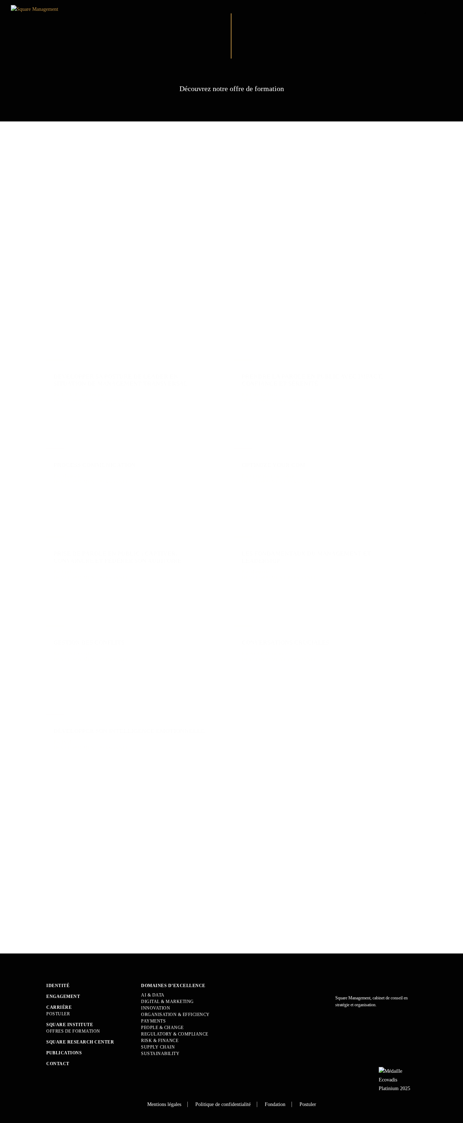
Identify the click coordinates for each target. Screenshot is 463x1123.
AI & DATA (153, 995)
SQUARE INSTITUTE (69, 1024)
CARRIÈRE (59, 1007)
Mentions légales (164, 1104)
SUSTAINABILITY (160, 1053)
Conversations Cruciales (285, 642)
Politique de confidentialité (223, 1104)
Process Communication (95, 465)
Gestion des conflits (89, 642)
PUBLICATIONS (64, 1052)
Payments (153, 1021)
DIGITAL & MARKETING (167, 1001)
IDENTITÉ (57, 985)
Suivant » (73, 922)
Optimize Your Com (273, 465)
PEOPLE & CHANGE (162, 1027)
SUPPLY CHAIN (158, 1047)
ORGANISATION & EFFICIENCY (175, 1014)
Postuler (58, 1013)
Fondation (275, 1104)
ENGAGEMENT (63, 996)
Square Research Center (80, 1042)
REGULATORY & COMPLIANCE (174, 1034)
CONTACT (57, 1063)
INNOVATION (155, 1008)
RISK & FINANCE (159, 1040)
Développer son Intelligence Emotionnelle (129, 731)
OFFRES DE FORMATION (73, 1031)
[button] (236, 174)
